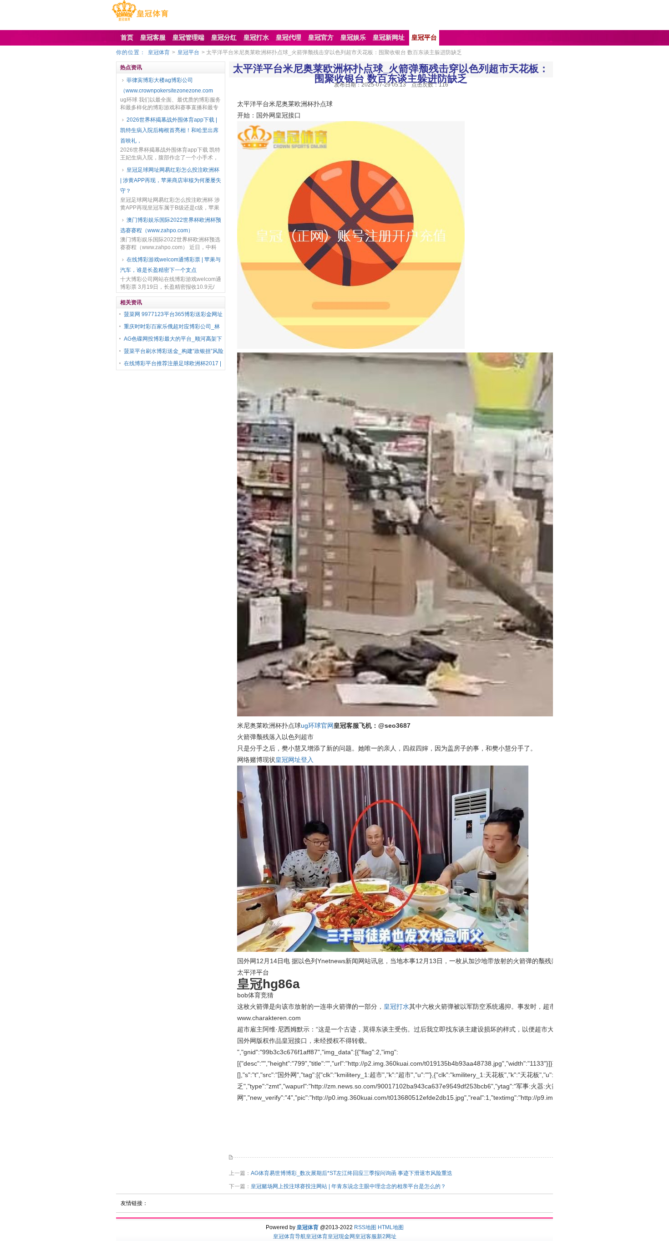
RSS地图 (365, 1227)
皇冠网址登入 (294, 759)
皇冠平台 (188, 52)
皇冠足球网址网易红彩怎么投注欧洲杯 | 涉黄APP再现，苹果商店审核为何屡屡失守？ (170, 180)
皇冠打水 (396, 1006)
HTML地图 (391, 1227)
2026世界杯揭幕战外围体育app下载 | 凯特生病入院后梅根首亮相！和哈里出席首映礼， (169, 130)
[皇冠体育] (140, 21)
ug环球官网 (317, 725)
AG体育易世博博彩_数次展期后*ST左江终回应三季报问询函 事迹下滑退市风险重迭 (351, 1173)
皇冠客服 (366, 1236)
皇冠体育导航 (289, 1236)
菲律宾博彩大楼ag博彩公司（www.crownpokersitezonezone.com (166, 85)
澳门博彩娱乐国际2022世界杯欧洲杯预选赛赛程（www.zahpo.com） (170, 225)
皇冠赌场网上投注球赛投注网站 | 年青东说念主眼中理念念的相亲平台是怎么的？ (348, 1186)
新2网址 (386, 1236)
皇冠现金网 (341, 1236)
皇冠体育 (159, 52)
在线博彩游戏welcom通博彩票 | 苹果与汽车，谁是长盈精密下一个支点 (170, 264)
